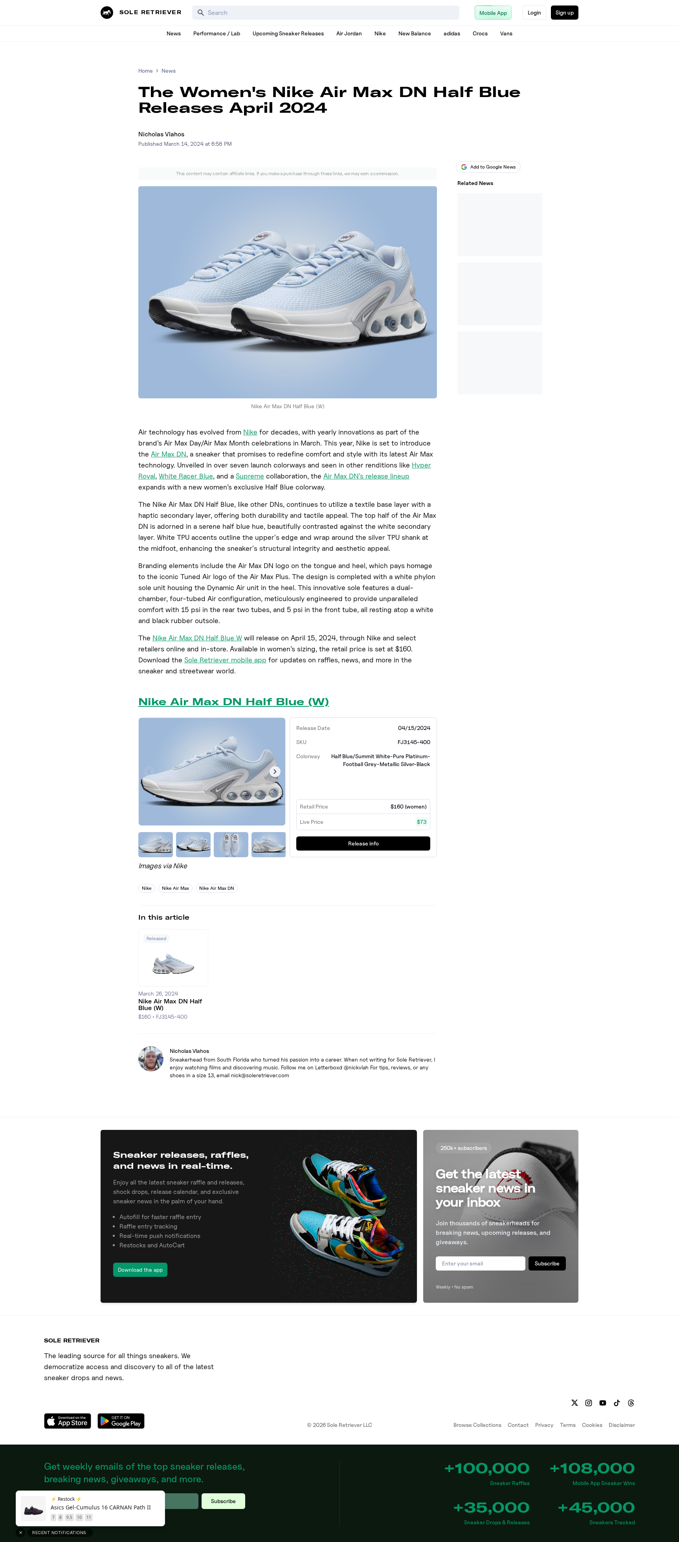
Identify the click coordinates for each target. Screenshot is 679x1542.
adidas (452, 33)
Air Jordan (349, 33)
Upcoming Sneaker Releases (288, 33)
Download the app (140, 1269)
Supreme (250, 476)
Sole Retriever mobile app (225, 660)
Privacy (544, 1424)
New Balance (414, 33)
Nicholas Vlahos (161, 134)
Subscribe (547, 1263)
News (174, 33)
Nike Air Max (175, 888)
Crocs (480, 33)
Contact (518, 1424)
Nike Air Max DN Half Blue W (197, 638)
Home (145, 70)
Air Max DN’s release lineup (366, 476)
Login (534, 12)
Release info (363, 843)
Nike (380, 33)
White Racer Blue (186, 476)
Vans (506, 33)
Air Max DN (168, 454)
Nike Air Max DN (216, 888)
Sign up (565, 12)
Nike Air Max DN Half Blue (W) (233, 702)
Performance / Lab (216, 33)
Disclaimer (622, 1424)
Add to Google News (493, 167)
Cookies (592, 1424)
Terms (568, 1424)
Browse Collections (477, 1424)
